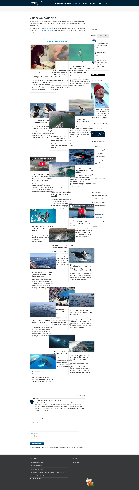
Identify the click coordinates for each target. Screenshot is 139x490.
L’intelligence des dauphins (99, 195)
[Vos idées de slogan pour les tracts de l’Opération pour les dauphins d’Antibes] (94, 40)
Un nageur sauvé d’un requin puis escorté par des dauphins (81, 312)
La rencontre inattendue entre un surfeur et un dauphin (61, 194)
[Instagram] (80, 462)
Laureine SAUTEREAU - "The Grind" (39, 59)
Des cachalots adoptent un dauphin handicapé (43, 373)
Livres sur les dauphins (98, 214)
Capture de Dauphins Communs (40, 476)
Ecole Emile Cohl (34, 61)
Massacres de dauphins (98, 202)
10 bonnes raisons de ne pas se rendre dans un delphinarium (102, 63)
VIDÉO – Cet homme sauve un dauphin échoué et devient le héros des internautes (62, 74)
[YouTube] (78, 462)
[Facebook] (71, 462)
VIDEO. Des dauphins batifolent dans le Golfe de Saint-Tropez (81, 121)
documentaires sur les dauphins (45, 30)
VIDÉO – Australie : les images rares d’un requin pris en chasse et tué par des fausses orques (80, 69)
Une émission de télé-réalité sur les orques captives (60, 311)
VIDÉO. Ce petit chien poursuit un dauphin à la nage (80, 223)
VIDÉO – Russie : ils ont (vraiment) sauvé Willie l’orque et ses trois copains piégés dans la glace (42, 177)
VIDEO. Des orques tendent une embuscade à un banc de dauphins (81, 170)
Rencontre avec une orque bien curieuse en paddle (62, 132)
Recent (100, 36)
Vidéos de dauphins (97, 217)
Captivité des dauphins (98, 199)
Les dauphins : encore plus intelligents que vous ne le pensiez (42, 228)
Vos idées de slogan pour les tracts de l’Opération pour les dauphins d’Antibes (102, 42)
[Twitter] (73, 462)
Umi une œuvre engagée (99, 150)
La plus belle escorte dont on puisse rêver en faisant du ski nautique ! (42, 274)
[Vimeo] (75, 462)
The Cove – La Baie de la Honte (102, 53)
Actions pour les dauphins (99, 206)
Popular (93, 36)
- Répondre (58, 400)
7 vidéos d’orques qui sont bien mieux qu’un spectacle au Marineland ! (81, 268)
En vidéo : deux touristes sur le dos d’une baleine (62, 247)
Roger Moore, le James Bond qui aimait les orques (42, 122)
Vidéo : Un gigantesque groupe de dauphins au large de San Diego (80, 357)
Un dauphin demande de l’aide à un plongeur (61, 352)
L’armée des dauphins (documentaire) (41, 321)
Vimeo (43, 61)
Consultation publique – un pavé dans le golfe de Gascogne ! (99, 162)
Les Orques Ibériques (97, 153)
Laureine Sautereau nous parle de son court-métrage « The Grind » (42, 75)
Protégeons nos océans (98, 156)
